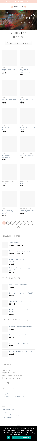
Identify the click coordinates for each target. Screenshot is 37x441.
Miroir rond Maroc (25, 184)
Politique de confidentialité (21, 438)
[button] (3, 6)
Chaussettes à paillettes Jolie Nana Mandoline (27, 211)
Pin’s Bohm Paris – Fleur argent (27, 100)
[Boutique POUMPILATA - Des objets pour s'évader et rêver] (18, 6)
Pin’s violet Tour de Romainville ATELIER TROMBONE (8, 212)
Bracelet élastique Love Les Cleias (9, 70)
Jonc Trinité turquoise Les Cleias (9, 100)
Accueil (14, 33)
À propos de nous (8, 410)
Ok (8, 438)
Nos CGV (5, 394)
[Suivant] (18, 226)
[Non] (34, 434)
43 (32, 223)
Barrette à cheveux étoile (9, 184)
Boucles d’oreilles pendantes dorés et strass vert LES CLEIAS (27, 71)
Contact (4, 412)
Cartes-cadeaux (7, 418)
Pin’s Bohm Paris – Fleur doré (9, 128)
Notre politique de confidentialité (13, 397)
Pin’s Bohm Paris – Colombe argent (7, 156)
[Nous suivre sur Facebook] (3, 383)
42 (28, 223)
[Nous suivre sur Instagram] (5, 383)
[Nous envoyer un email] (8, 383)
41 (24, 223)
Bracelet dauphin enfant (27, 155)
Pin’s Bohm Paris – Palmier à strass (27, 128)
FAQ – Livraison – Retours (11, 415)
